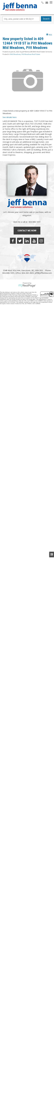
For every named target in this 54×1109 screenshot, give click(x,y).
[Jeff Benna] (20, 12)
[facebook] (13, 241)
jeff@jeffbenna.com (43, 273)
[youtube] (34, 241)
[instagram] (41, 241)
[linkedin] (27, 241)
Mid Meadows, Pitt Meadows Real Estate (25, 54)
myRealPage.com (27, 286)
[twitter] (20, 241)
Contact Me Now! (27, 230)
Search (46, 19)
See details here (10, 117)
